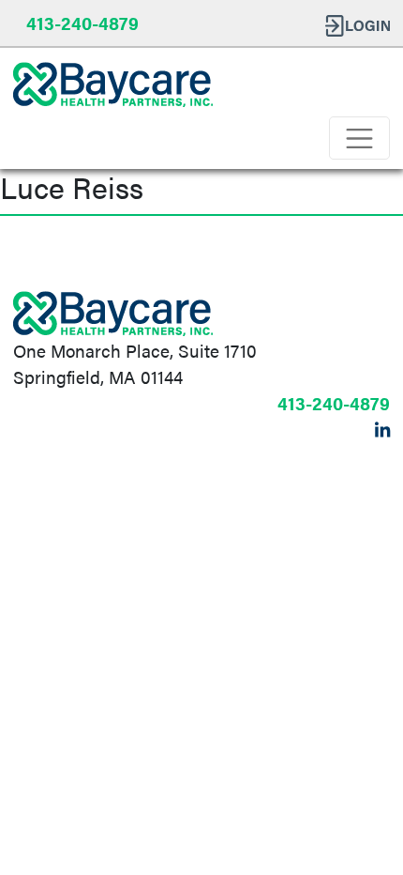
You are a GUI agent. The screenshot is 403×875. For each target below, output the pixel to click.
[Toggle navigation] (359, 138)
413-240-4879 (82, 22)
